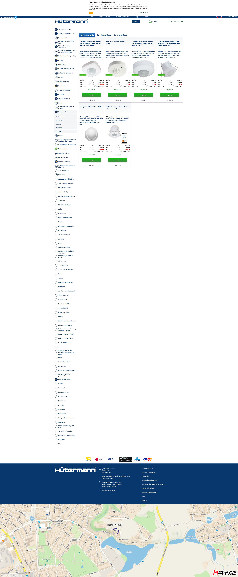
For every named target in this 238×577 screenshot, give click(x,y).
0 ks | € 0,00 (178, 21)
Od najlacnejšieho (104, 35)
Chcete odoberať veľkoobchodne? (153, 484)
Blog (136, 17)
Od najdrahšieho (120, 35)
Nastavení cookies (148, 488)
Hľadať (136, 21)
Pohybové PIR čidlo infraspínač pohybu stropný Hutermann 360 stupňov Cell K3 (142, 43)
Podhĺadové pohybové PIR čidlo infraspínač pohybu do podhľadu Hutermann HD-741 (169, 43)
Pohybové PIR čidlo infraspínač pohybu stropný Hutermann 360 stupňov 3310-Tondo (90, 43)
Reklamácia (145, 476)
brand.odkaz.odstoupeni (149, 480)
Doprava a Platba (104, 17)
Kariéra (146, 17)
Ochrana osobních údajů (149, 492)
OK (91, 13)
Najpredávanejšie (87, 35)
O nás (91, 17)
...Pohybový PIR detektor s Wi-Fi (90, 107)
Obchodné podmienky (122, 17)
